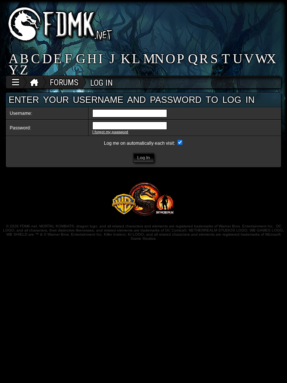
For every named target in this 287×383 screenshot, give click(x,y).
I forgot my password (110, 132)
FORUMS (64, 82)
